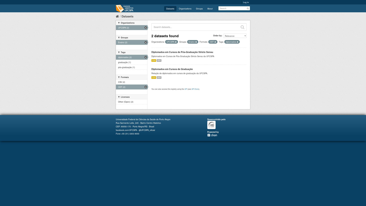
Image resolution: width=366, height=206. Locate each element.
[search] (242, 27)
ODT (159, 60)
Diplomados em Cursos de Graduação (172, 69)
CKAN (212, 135)
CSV (154, 60)
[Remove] (176, 42)
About (210, 8)
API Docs (195, 89)
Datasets (170, 8)
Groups (199, 8)
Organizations (185, 8)
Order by (217, 35)
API (186, 89)
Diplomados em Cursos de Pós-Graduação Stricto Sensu (182, 52)
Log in (246, 2)
